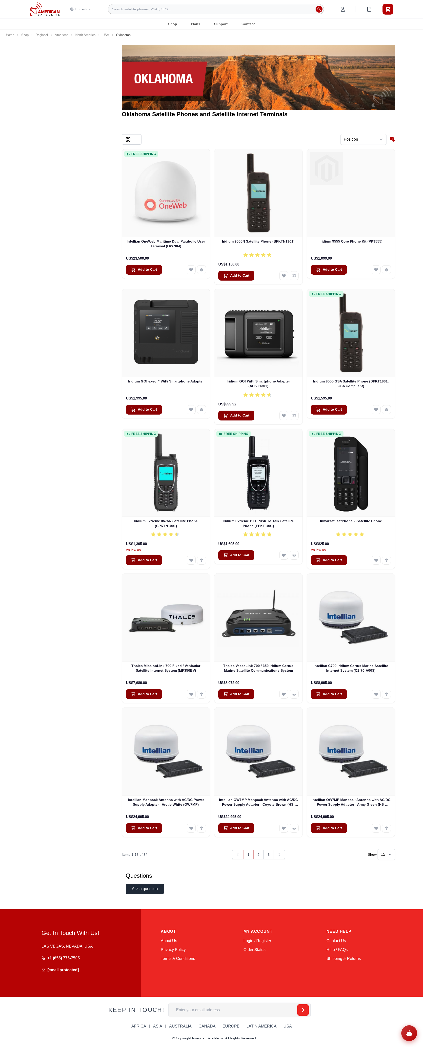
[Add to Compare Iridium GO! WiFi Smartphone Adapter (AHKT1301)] (294, 415)
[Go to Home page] (45, 9)
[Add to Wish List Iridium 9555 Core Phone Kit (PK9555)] (376, 269)
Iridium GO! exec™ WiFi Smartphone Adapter (166, 381)
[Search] (319, 9)
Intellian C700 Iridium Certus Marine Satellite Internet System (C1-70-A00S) (351, 668)
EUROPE (231, 1026)
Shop (172, 24)
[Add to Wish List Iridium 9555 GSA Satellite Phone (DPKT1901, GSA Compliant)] (376, 409)
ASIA (157, 1026)
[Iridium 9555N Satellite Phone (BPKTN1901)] (258, 193)
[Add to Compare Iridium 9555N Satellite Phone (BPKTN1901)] (294, 275)
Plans (195, 24)
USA (105, 35)
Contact (248, 24)
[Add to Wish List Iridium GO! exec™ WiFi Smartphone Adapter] (191, 409)
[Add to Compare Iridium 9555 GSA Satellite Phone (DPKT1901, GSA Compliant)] (386, 409)
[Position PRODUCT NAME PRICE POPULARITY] (363, 139)
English (81, 9)
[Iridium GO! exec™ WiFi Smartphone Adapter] (166, 333)
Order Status (254, 950)
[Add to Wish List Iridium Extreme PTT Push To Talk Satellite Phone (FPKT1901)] (283, 555)
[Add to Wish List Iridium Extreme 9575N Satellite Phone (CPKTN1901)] (191, 560)
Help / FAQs (337, 950)
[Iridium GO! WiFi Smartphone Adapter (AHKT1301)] (258, 333)
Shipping (334, 958)
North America (85, 35)
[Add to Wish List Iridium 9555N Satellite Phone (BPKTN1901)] (283, 275)
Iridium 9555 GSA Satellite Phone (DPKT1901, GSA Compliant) (351, 383)
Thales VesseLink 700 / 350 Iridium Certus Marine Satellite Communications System (258, 668)
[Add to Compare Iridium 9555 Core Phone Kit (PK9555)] (386, 269)
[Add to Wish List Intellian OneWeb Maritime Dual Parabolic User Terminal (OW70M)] (191, 269)
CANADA (207, 1026)
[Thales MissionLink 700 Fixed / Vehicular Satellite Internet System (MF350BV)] (166, 617)
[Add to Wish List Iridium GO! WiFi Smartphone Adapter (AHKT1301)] (283, 415)
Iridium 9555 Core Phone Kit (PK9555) (351, 241)
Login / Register (257, 941)
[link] (237, 854)
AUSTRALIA (180, 1026)
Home (10, 35)
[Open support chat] (409, 1033)
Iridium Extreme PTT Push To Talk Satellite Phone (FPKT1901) (258, 523)
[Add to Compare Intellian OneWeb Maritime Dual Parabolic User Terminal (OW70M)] (201, 269)
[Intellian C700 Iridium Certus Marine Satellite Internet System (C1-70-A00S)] (351, 617)
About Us (169, 941)
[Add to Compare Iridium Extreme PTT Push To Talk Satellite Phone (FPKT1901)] (294, 555)
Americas (61, 35)
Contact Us (336, 941)
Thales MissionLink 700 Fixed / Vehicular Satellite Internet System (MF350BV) (165, 668)
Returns (354, 958)
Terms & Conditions (178, 958)
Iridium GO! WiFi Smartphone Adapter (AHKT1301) (258, 383)
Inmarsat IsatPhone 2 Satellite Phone (351, 521)
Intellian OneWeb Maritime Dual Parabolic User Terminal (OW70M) (166, 243)
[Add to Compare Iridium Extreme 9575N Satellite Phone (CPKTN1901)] (201, 560)
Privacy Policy (173, 950)
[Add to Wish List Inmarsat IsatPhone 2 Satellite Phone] (376, 560)
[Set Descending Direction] (392, 139)
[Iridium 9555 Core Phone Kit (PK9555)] (351, 193)
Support (221, 24)
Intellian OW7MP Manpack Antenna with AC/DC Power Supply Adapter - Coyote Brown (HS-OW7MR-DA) (258, 802)
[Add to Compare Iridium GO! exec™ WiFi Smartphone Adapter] (201, 409)
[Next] (279, 854)
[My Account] (343, 9)
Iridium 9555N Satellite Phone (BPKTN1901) (258, 241)
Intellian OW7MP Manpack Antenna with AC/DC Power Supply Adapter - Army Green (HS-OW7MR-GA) (351, 802)
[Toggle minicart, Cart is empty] (388, 9)
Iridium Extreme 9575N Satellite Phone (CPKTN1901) (166, 523)
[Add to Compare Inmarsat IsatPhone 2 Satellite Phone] (386, 560)
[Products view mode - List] (135, 139)
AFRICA (138, 1026)
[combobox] (216, 9)
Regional (42, 35)
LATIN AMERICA (261, 1026)
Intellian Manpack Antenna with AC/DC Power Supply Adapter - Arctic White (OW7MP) (166, 802)
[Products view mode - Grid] (128, 139)
